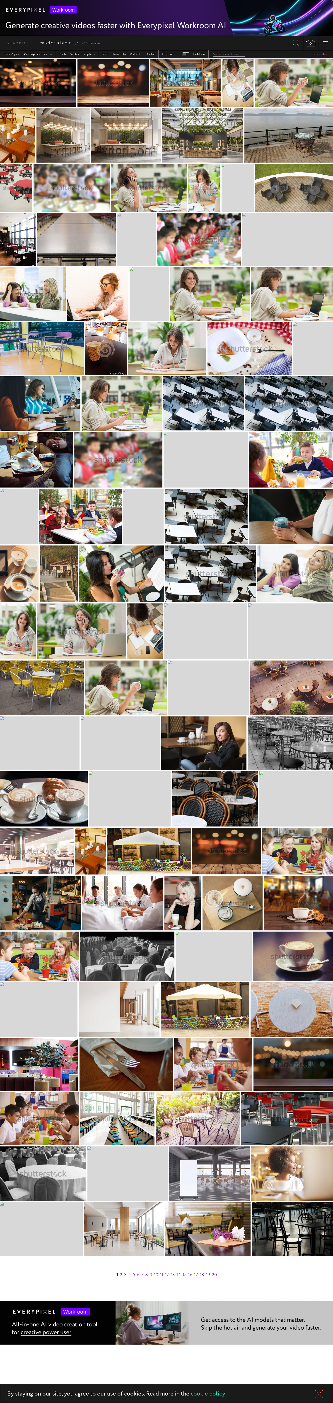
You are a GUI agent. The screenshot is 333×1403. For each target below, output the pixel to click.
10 (156, 1275)
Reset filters (320, 54)
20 (214, 1275)
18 (202, 1275)
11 (161, 1275)
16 (190, 1275)
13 (173, 1275)
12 (167, 1275)
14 (179, 1275)
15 (184, 1275)
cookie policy (208, 1394)
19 (208, 1275)
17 (196, 1275)
